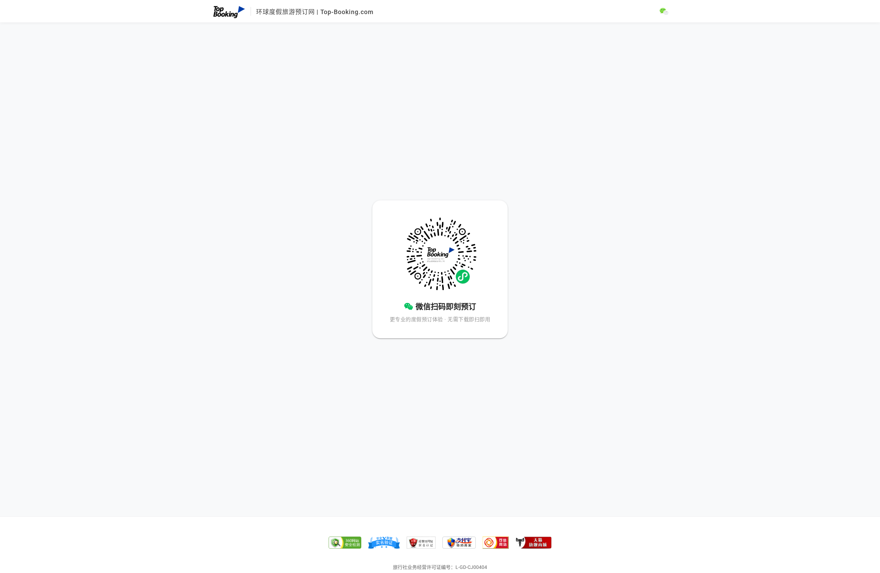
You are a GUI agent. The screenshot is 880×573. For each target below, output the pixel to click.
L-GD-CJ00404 (471, 567)
